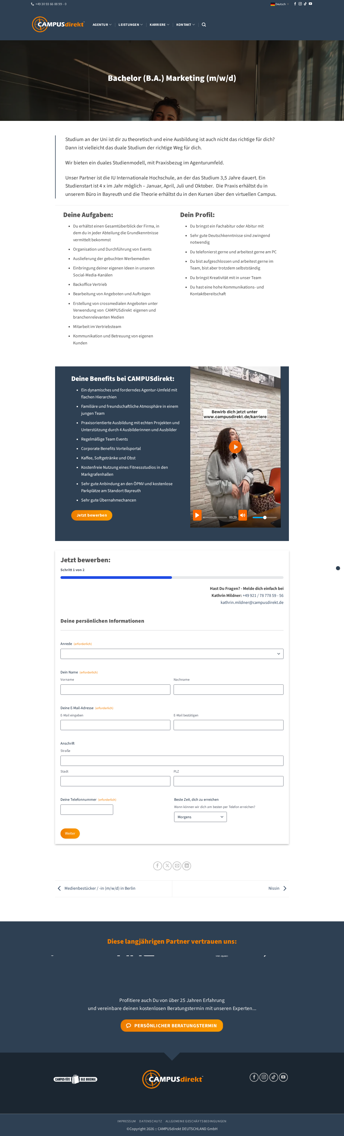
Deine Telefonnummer (88, 799)
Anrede (76, 644)
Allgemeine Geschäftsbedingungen (196, 1121)
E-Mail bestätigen (186, 715)
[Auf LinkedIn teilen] (186, 865)
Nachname (181, 679)
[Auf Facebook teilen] (157, 865)
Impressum (126, 1121)
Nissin (274, 889)
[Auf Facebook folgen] (295, 4)
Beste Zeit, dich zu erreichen (196, 799)
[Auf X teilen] (167, 865)
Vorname (67, 679)
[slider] (215, 517)
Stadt (64, 771)
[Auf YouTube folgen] (310, 4)
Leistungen (129, 24)
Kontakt (183, 24)
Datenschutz (150, 1121)
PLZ (176, 771)
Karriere (158, 24)
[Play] (197, 515)
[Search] (204, 25)
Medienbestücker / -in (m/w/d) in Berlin (99, 889)
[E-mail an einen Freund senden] (177, 865)
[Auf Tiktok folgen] (305, 4)
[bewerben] (338, 568)
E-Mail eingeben (71, 715)
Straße (65, 750)
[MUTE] (242, 515)
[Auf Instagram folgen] (300, 4)
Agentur (100, 24)
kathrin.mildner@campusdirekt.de (252, 602)
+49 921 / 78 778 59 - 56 (263, 595)
